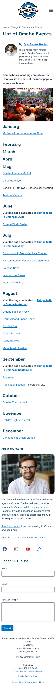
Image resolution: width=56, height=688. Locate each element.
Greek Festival (11, 333)
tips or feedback (35, 537)
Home (6, 27)
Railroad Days (11, 267)
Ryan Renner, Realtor (35, 44)
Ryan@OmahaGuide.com (31, 671)
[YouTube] (28, 549)
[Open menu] (52, 10)
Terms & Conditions (35, 682)
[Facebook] (5, 549)
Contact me (41, 53)
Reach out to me (10, 526)
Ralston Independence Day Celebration (26, 260)
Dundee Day (10, 326)
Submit (7, 628)
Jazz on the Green (14, 275)
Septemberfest (11, 340)
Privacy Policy (18, 682)
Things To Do (18, 27)
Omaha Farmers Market (17, 173)
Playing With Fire (13, 282)
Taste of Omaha (12, 195)
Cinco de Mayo (12, 180)
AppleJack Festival (14, 384)
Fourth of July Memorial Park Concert (25, 253)
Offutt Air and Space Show (19, 318)
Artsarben (8, 377)
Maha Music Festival (15, 348)
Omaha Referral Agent (28, 676)
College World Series (15, 224)
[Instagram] (16, 549)
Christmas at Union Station (19, 437)
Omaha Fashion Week (16, 311)
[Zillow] (39, 549)
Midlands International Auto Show (23, 133)
